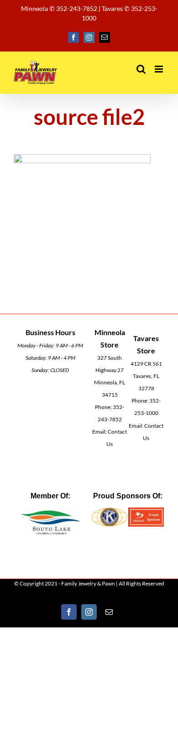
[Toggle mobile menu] (159, 69)
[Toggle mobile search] (141, 69)
